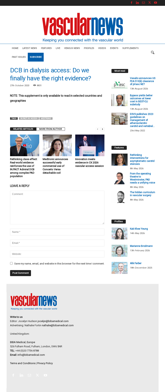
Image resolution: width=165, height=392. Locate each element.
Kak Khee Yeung (139, 228)
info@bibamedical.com (31, 354)
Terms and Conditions (22, 363)
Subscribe (36, 57)
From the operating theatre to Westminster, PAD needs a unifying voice (142, 178)
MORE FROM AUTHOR (50, 129)
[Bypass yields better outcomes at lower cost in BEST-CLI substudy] (119, 100)
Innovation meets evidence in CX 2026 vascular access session (89, 162)
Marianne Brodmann (141, 246)
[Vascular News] (82, 28)
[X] (149, 3)
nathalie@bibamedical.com (58, 325)
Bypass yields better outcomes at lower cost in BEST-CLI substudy (141, 100)
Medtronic (46, 118)
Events (114, 48)
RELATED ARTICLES (23, 129)
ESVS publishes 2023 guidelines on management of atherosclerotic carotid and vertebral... (142, 120)
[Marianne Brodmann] (119, 251)
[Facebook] (131, 3)
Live (58, 48)
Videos (102, 48)
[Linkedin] (137, 3)
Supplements (130, 48)
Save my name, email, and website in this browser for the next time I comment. (59, 263)
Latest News (29, 48)
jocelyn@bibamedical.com (53, 321)
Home (15, 48)
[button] (152, 52)
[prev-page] (98, 129)
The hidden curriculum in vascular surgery (142, 194)
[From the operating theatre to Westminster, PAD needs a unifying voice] (119, 178)
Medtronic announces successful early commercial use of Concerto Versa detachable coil (55, 166)
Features (46, 48)
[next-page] (102, 129)
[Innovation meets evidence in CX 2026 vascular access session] (89, 145)
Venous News (72, 48)
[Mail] (143, 3)
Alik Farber (135, 263)
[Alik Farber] (119, 268)
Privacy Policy (45, 363)
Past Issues (19, 57)
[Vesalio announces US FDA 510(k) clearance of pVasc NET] (119, 83)
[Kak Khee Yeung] (119, 233)
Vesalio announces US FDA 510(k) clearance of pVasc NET (142, 81)
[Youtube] (155, 3)
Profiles (89, 48)
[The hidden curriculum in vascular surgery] (119, 197)
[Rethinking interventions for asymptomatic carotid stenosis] (119, 160)
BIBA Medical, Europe (22, 342)
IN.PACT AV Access (28, 118)
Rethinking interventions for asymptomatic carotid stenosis (142, 159)
